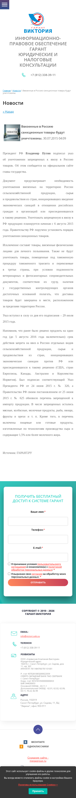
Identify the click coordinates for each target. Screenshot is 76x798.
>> (38, 785)
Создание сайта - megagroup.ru (38, 759)
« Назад (8, 112)
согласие (37, 574)
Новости (17, 90)
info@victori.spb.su (30, 636)
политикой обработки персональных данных (36, 568)
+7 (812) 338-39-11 (43, 75)
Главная (7, 90)
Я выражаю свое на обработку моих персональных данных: (38, 575)
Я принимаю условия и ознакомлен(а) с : (36, 567)
